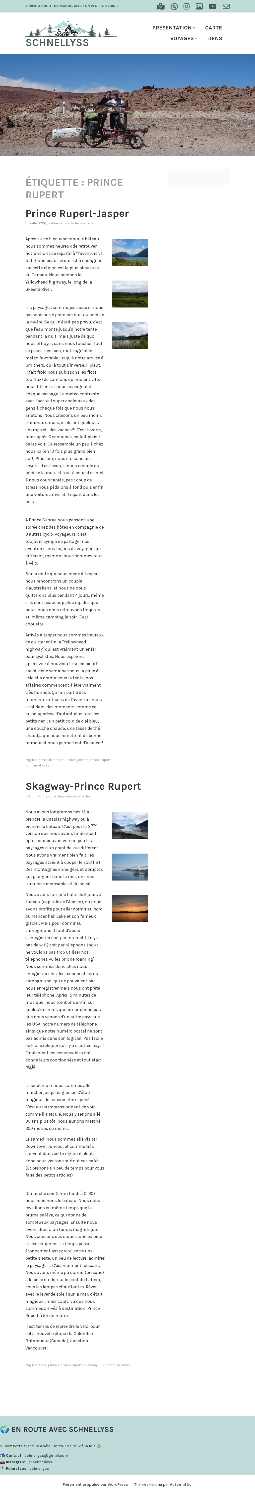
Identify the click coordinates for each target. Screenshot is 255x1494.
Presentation (172, 27)
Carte (213, 27)
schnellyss (39, 1468)
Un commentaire (116, 1365)
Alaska (71, 796)
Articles (73, 223)
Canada (87, 223)
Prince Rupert (100, 760)
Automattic (180, 1484)
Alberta (41, 760)
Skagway (90, 1365)
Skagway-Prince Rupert (83, 786)
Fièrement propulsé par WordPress (95, 1484)
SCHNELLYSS (57, 42)
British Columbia (62, 760)
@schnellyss (40, 1462)
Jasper (82, 760)
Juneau (53, 1365)
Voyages (182, 38)
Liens (214, 38)
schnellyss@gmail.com (46, 1455)
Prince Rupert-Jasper (77, 213)
